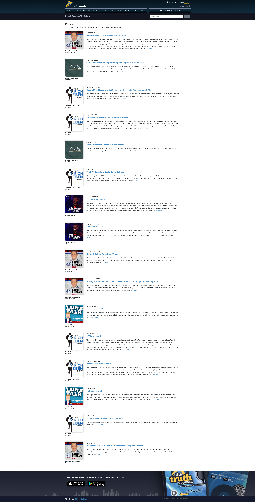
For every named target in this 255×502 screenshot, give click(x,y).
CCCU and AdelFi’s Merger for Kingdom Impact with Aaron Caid (115, 62)
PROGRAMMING (116, 11)
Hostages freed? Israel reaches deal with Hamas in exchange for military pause (122, 281)
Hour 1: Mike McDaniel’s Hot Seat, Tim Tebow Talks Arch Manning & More (119, 90)
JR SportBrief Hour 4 (95, 199)
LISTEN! (139, 11)
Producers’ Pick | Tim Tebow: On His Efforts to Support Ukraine (114, 446)
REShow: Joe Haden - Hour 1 (99, 363)
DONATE (128, 11)
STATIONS (104, 11)
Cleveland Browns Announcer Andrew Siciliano (107, 117)
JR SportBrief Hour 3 (95, 227)
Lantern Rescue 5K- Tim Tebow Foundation (105, 309)
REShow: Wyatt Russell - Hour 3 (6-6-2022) (105, 418)
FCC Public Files (81, 499)
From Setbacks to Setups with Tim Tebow (105, 145)
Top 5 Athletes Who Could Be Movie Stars (105, 172)
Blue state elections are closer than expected (106, 35)
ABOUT (80, 11)
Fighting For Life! (94, 391)
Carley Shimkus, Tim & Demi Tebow (102, 254)
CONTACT (93, 11)
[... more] (149, 49)
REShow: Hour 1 (93, 336)
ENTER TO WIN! (184, 6)
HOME (69, 11)
